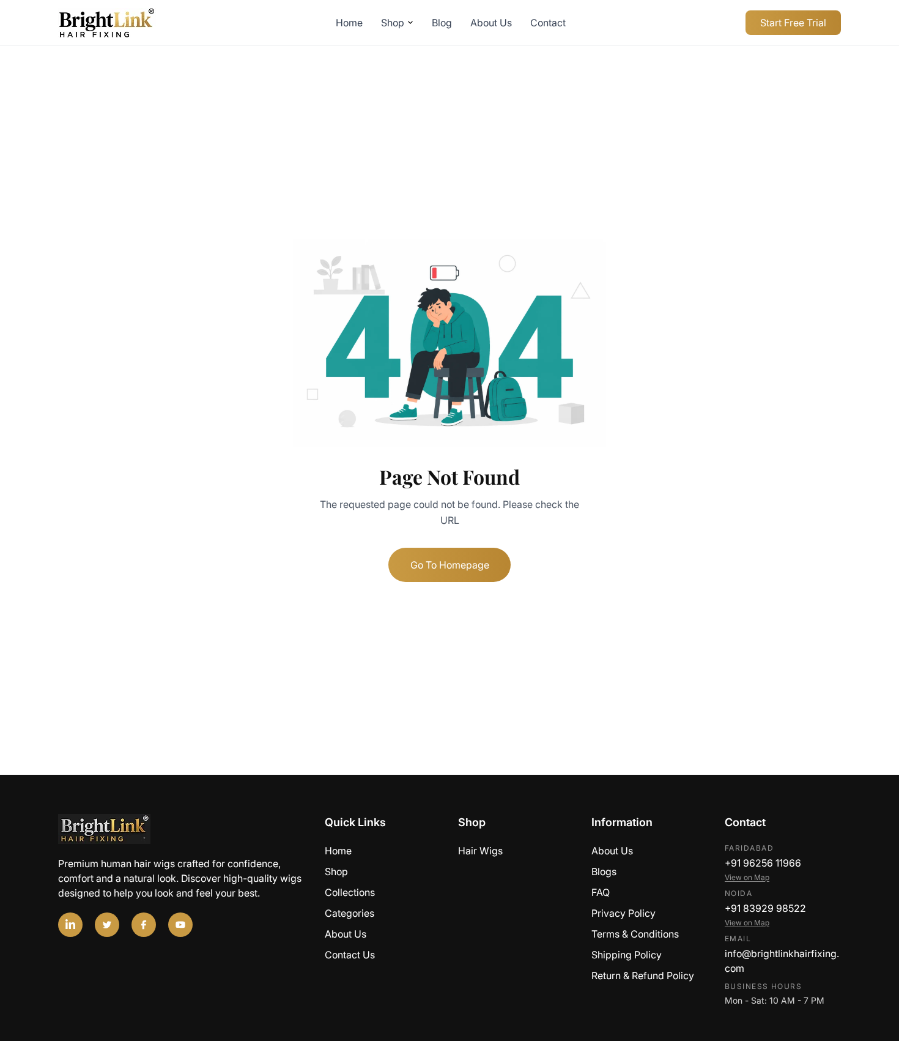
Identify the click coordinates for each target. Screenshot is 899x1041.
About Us (491, 23)
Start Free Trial (793, 23)
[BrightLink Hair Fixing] (183, 829)
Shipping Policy (626, 955)
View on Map (747, 877)
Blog (442, 23)
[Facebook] (143, 924)
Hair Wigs (480, 851)
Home (349, 23)
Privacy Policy (623, 913)
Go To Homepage (449, 565)
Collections (350, 892)
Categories (349, 913)
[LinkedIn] (70, 924)
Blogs (603, 871)
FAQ (600, 892)
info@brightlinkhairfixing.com (782, 960)
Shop (392, 23)
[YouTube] (180, 924)
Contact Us (350, 955)
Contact (548, 23)
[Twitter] (107, 924)
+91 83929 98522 (765, 908)
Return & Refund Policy (642, 975)
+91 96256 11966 (763, 863)
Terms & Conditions (635, 934)
